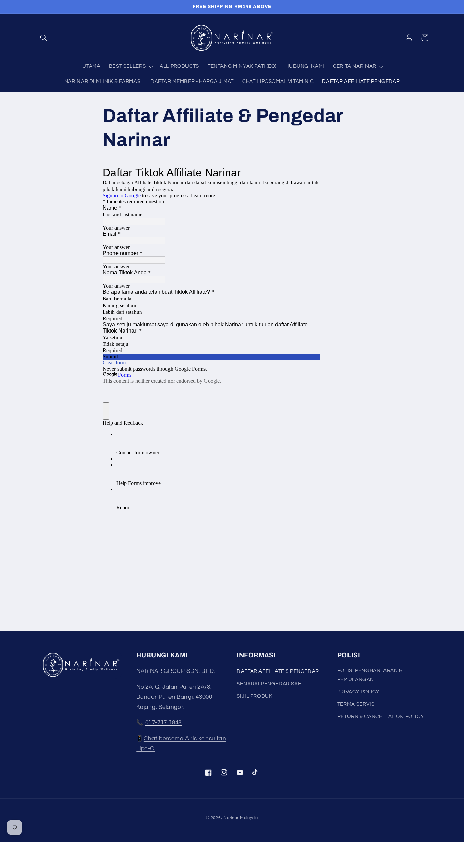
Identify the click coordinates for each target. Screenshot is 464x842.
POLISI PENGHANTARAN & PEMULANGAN (370, 675)
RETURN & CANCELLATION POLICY (380, 716)
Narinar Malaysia (241, 818)
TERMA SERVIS (356, 704)
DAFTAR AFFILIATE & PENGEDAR (278, 671)
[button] (44, 38)
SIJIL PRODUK (255, 696)
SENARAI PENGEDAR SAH (269, 683)
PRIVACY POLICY (358, 691)
